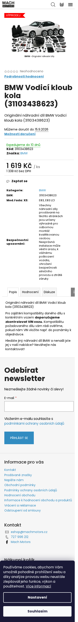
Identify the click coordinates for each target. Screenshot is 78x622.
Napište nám (14, 480)
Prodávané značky (18, 475)
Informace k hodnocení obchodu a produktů (38, 500)
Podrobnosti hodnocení (24, 76)
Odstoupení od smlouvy (22, 510)
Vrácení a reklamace (20, 505)
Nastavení (37, 597)
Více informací (38, 586)
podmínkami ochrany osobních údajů (34, 423)
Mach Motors (21, 542)
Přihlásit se (19, 438)
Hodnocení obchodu (19, 495)
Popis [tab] (13, 292)
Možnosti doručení (20, 134)
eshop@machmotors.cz (29, 532)
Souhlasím (37, 611)
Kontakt (10, 470)
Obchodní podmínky (20, 485)
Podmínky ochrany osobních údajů (30, 490)
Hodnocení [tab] (30, 292)
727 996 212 (19, 537)
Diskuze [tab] (49, 292)
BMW (24, 153)
